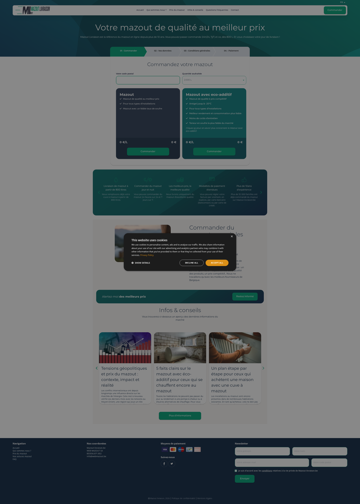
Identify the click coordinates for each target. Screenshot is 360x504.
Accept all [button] (217, 262)
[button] (140, 263)
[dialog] (180, 252)
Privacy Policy (147, 255)
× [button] (232, 236)
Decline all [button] (191, 262)
